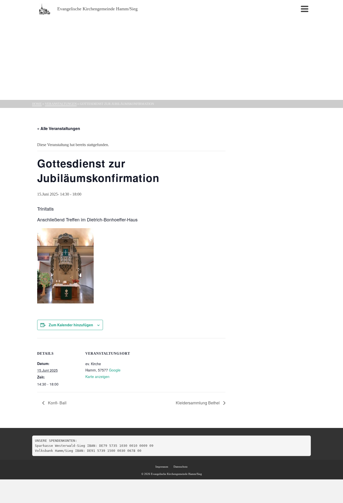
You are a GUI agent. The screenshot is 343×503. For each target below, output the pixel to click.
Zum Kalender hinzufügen (71, 324)
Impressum (161, 466)
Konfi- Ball (57, 403)
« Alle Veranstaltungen (58, 128)
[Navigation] (304, 9)
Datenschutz (181, 466)
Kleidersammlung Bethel (198, 403)
